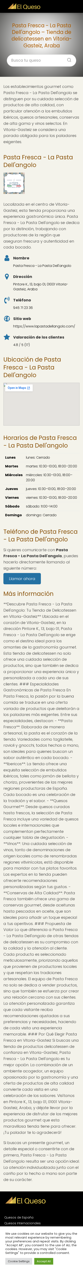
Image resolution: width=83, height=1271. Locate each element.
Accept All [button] (44, 1261)
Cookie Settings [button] (19, 1261)
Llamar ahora (22, 578)
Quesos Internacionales (22, 1223)
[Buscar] (67, 58)
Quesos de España (18, 1217)
